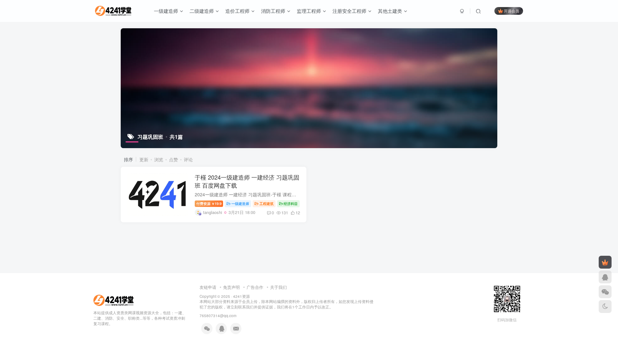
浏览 (158, 159)
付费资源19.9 (208, 203)
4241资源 (241, 296)
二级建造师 (202, 10)
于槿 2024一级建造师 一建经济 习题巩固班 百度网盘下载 (247, 181)
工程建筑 (266, 203)
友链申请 (208, 287)
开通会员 (511, 10)
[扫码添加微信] (605, 291)
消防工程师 (273, 10)
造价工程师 (237, 10)
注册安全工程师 (349, 10)
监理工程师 (309, 10)
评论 (188, 159)
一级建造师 (166, 10)
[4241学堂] (113, 300)
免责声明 (231, 287)
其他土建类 (390, 10)
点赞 (173, 159)
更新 (143, 159)
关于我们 (278, 287)
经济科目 (291, 203)
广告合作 (255, 287)
